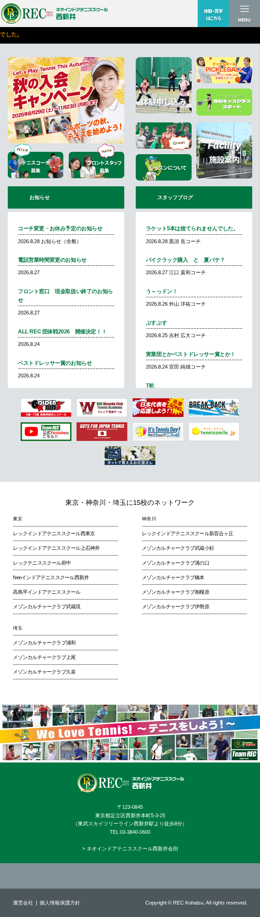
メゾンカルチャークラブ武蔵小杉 (178, 548)
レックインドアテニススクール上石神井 (56, 548)
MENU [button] (244, 20)
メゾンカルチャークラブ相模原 (175, 592)
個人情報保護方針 (60, 903)
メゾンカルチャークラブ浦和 (44, 642)
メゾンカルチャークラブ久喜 (44, 672)
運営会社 (23, 903)
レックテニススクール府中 (42, 563)
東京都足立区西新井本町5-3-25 (130, 815)
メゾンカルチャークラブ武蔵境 (46, 606)
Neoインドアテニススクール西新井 (51, 577)
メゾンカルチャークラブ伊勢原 (175, 606)
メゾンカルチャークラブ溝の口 (175, 563)
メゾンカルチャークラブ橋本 (173, 577)
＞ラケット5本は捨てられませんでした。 (160, 34)
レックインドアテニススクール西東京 (54, 533)
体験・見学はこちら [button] (213, 14)
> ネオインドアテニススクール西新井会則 (130, 848)
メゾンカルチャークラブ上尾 (44, 657)
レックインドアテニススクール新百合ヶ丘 (187, 533)
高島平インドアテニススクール (46, 592)
